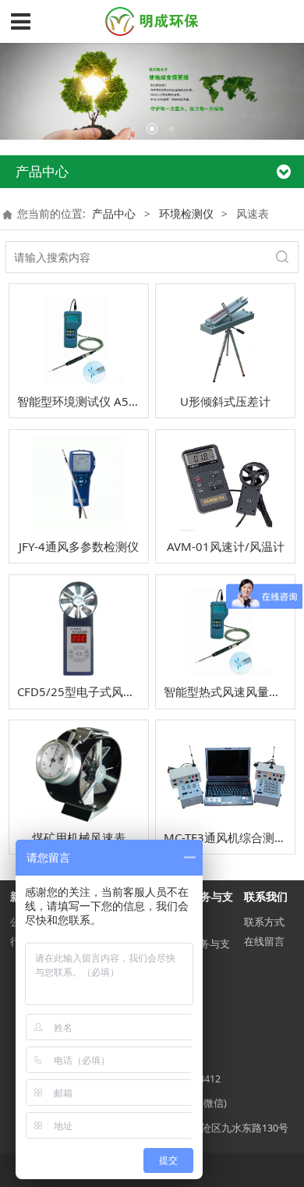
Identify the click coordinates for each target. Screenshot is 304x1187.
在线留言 (264, 941)
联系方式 (264, 922)
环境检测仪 (186, 213)
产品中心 (114, 213)
